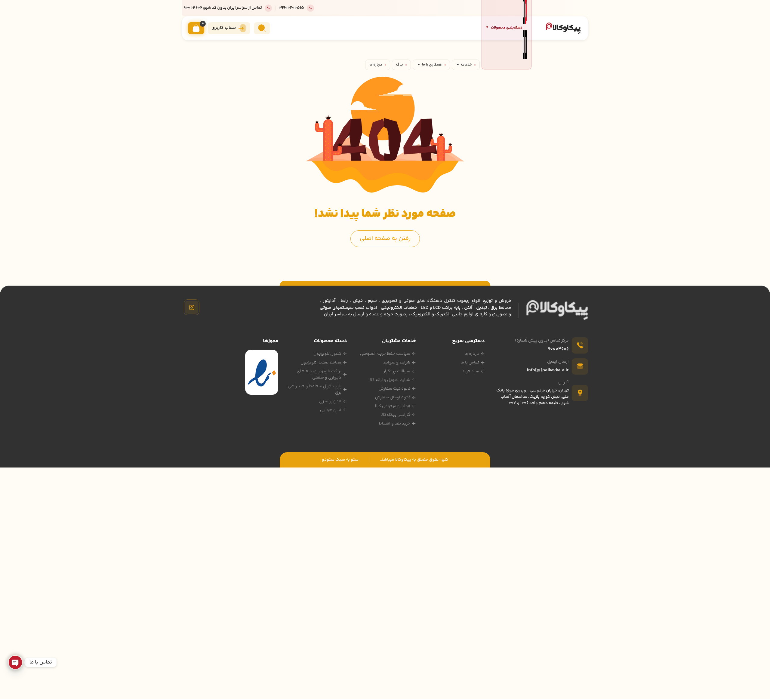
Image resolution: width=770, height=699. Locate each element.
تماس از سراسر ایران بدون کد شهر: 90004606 (222, 8)
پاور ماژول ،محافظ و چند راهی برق (314, 389)
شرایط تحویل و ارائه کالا (389, 380)
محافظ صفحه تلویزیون (320, 362)
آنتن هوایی (330, 410)
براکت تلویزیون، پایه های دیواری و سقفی (319, 374)
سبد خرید (470, 371)
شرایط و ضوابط (396, 362)
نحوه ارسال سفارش (392, 397)
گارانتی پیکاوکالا (395, 415)
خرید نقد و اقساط (394, 423)
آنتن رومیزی (330, 401)
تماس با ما (469, 362)
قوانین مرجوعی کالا (392, 406)
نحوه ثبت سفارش (394, 388)
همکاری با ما (432, 65)
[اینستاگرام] (191, 307)
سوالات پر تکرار (396, 371)
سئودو (328, 459)
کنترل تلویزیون (327, 354)
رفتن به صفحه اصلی (385, 238)
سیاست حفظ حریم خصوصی (385, 354)
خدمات (466, 65)
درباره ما (375, 65)
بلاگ (399, 65)
